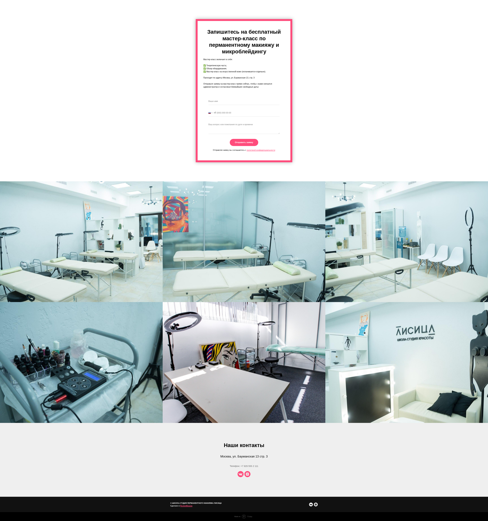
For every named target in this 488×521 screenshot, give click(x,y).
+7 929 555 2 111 (249, 466)
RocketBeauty (186, 506)
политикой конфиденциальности (261, 150)
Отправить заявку (244, 142)
